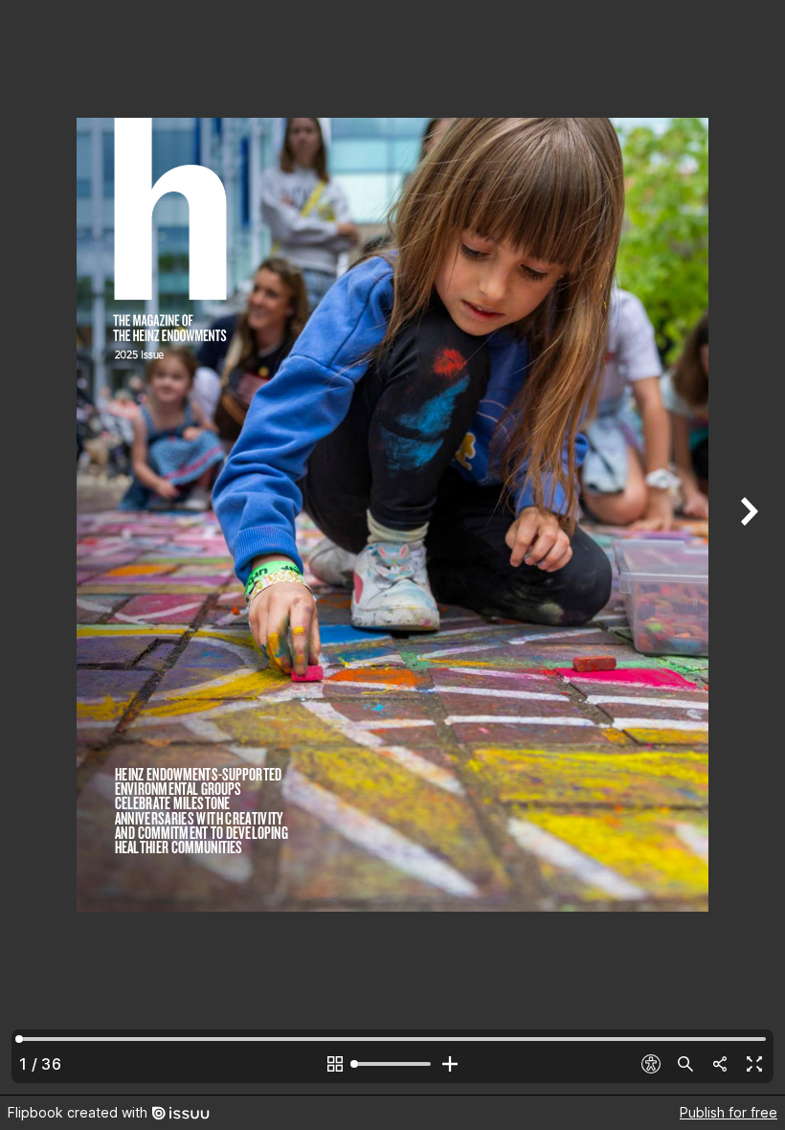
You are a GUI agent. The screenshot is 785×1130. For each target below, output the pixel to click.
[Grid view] (335, 1064)
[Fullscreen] (754, 1064)
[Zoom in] (450, 1064)
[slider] (392, 1064)
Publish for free (728, 1112)
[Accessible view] (651, 1064)
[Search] (685, 1064)
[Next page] (746, 547)
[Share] (720, 1064)
